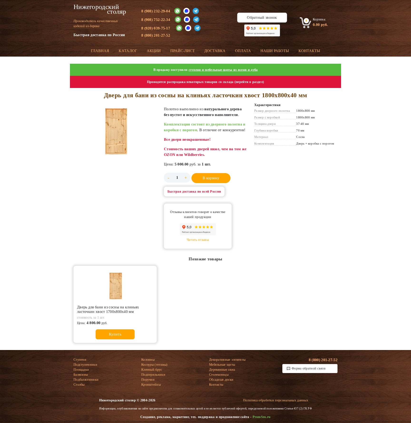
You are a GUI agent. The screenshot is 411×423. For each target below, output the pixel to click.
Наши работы (274, 51)
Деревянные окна (222, 369)
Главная (100, 51)
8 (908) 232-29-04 (155, 11)
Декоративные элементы (227, 359)
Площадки (81, 369)
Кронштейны (151, 384)
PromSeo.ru (262, 417)
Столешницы (219, 374)
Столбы (79, 384)
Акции (154, 51)
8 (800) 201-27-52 (155, 35)
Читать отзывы (198, 240)
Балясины (80, 374)
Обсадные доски (221, 379)
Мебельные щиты (222, 364)
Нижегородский (99, 9)
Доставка (214, 51)
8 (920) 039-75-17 (155, 28)
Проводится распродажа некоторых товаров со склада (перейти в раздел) (205, 82)
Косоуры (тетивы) (154, 364)
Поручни (148, 379)
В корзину (211, 178)
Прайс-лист (182, 51)
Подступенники (85, 364)
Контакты (309, 51)
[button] (115, 130)
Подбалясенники (85, 379)
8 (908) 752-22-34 (155, 20)
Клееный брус (151, 369)
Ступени (79, 359)
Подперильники (153, 374)
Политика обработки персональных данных (275, 400)
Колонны (148, 359)
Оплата (243, 51)
